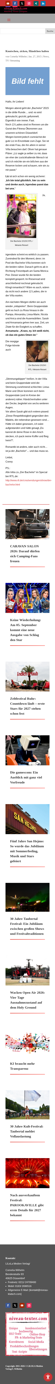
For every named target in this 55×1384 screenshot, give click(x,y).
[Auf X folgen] (22, 3)
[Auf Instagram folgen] (29, 3)
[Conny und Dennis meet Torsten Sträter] (28, 81)
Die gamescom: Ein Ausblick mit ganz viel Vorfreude (26, 777)
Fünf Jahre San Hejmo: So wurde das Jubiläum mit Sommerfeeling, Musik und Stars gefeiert (27, 851)
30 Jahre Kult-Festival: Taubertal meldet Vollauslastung (26, 1131)
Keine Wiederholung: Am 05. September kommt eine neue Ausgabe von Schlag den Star (25, 630)
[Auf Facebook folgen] (15, 3)
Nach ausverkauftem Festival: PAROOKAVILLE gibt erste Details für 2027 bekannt (27, 1205)
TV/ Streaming (13, 60)
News (46, 56)
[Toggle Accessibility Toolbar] (48, 1377)
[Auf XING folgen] (36, 3)
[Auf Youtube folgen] (8, 3)
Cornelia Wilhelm (18, 56)
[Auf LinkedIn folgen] (43, 3)
